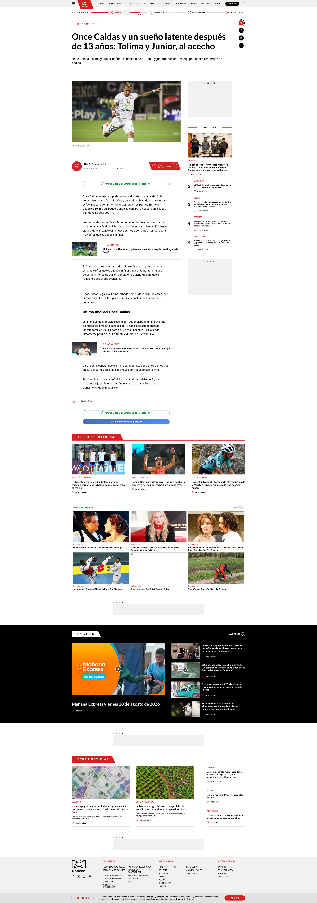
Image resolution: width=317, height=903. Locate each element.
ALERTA (162, 880)
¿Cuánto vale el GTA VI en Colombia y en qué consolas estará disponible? (225, 816)
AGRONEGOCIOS (192, 873)
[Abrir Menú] (73, 4)
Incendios (192, 160)
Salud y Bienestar (151, 4)
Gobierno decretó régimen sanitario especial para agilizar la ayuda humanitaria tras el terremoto (224, 774)
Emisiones (80, 12)
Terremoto (212, 767)
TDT (174, 867)
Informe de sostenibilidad (134, 871)
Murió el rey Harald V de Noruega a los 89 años (225, 796)
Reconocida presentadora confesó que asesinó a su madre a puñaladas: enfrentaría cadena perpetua (213, 223)
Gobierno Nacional (145, 802)
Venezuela (199, 181)
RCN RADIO (163, 873)
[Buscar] (244, 3)
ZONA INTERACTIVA (226, 870)
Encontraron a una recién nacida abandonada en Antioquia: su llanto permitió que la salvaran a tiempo (220, 706)
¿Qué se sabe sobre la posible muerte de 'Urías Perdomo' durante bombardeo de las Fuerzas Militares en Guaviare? (223, 668)
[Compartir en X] (241, 37)
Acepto (235, 898)
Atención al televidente (114, 870)
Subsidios (76, 802)
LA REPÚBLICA (192, 867)
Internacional (115, 4)
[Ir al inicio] (85, 4)
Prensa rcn (108, 882)
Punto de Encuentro (210, 4)
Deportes (86, 24)
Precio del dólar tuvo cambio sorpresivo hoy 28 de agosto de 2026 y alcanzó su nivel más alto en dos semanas (213, 204)
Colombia (100, 4)
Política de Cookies (185, 899)
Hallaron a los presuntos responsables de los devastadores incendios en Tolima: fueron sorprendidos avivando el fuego (209, 167)
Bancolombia (200, 236)
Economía (167, 4)
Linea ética (133, 879)
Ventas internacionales (139, 875)
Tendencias (181, 4)
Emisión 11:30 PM (236, 12)
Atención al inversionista (109, 886)
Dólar (197, 198)
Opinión (193, 4)
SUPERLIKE (222, 873)
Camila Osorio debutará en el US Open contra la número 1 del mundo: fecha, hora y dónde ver (158, 483)
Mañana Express (121, 12)
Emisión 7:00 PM (198, 12)
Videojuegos (212, 811)
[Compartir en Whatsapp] (241, 45)
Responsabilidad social (114, 867)
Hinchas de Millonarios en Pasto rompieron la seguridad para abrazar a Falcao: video (137, 350)
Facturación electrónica (139, 867)
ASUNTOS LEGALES (194, 870)
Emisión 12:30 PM (160, 12)
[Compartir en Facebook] (241, 30)
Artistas (198, 217)
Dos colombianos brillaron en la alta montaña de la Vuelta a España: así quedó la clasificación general (218, 484)
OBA (130, 882)
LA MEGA (162, 886)
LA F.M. (161, 877)
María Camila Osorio (141, 477)
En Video (86, 634)
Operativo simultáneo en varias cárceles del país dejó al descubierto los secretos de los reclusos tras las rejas (222, 648)
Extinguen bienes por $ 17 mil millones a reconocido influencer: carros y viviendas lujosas (222, 687)
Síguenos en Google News (128, 421)
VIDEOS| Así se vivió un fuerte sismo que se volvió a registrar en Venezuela (212, 186)
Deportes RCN (132, 4)
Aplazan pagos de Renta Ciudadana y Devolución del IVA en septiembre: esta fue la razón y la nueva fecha (100, 809)
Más (234, 634)
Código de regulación (112, 875)
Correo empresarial (112, 879)
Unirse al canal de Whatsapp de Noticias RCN (128, 184)
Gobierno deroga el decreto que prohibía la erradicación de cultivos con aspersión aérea (161, 808)
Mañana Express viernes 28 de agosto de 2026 (116, 704)
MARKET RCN (223, 877)
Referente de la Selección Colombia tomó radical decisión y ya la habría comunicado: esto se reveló (98, 484)
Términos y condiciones (156, 897)
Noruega (211, 790)
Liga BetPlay (86, 401)
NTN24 (161, 867)
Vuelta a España (199, 477)
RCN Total (163, 870)
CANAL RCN (232, 4)
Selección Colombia (81, 477)
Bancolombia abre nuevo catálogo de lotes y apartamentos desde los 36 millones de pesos (212, 242)
